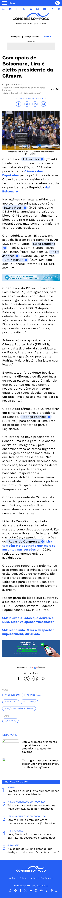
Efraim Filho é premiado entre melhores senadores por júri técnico (31, 821)
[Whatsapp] (3, 9)
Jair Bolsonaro (13, 695)
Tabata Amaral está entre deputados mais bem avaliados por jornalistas (31, 807)
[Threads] (58, 9)
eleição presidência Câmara (19, 709)
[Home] (31, 16)
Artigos (34, 878)
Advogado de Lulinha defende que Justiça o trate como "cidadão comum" (33, 850)
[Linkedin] (31, 9)
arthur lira (11, 702)
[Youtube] (44, 9)
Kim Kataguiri (13, 260)
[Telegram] (10, 9)
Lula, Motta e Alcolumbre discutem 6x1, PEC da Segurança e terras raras (32, 836)
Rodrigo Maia (33, 695)
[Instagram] (37, 9)
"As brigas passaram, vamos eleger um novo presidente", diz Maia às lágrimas (40, 764)
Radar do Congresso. (24, 541)
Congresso (10, 721)
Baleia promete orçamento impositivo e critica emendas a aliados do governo (39, 746)
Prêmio (47, 37)
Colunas (23, 878)
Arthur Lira (31, 159)
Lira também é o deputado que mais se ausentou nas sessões (29, 545)
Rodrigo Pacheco (34, 417)
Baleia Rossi (13, 207)
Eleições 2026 (32, 37)
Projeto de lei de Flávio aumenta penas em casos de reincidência (33, 792)
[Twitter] (24, 9)
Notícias (15, 37)
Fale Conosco (46, 878)
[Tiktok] (52, 9)
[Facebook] (17, 9)
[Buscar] (57, 3)
